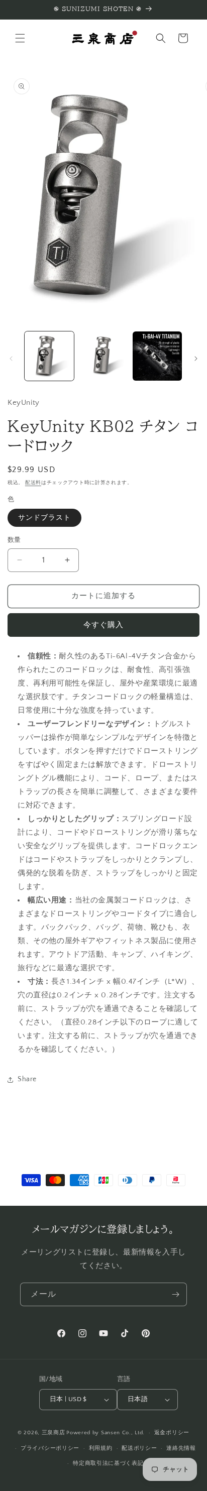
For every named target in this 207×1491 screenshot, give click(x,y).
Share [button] (27, 1079)
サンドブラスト (44, 518)
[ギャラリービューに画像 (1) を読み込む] (49, 356)
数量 (14, 539)
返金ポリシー (171, 1433)
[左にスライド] (11, 359)
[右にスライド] (196, 359)
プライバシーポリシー (50, 1448)
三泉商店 (53, 1433)
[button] (20, 38)
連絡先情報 (181, 1448)
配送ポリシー (139, 1448)
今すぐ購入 (103, 625)
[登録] (175, 1294)
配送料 (33, 483)
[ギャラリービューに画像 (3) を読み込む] (157, 356)
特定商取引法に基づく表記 (108, 1463)
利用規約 (101, 1448)
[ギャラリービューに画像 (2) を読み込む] (103, 356)
